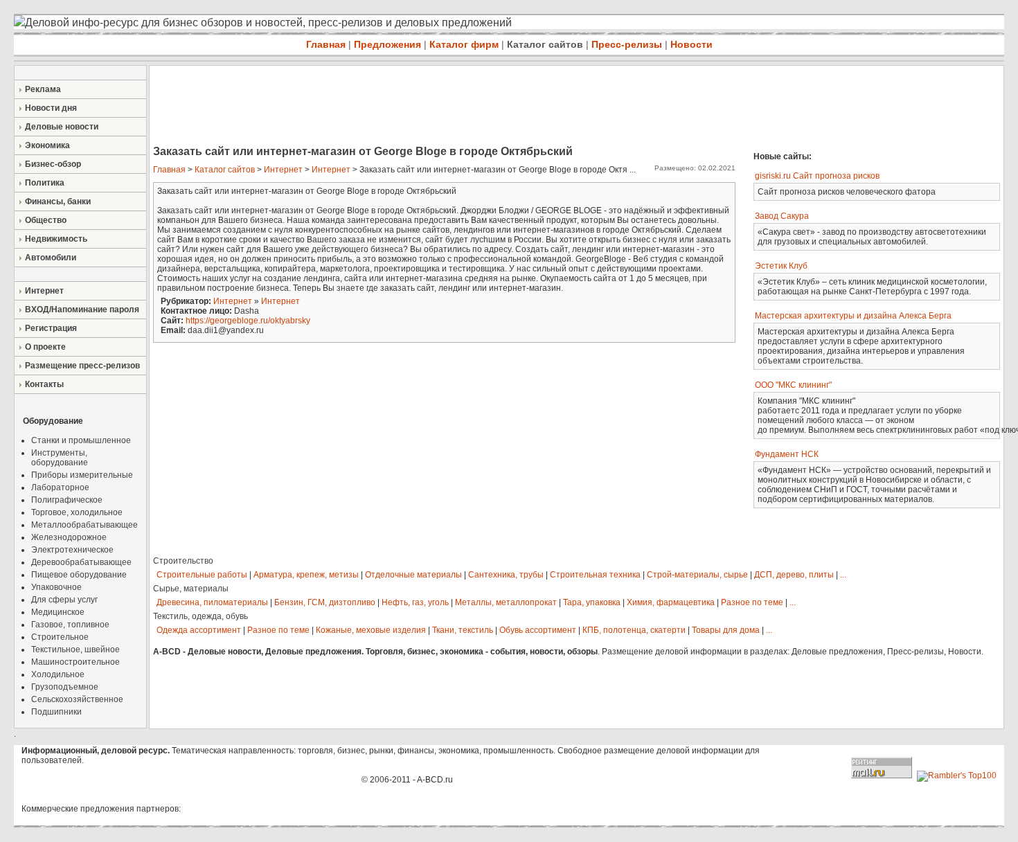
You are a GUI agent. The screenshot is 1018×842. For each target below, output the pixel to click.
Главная (326, 44)
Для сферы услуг (64, 599)
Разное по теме (752, 602)
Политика (44, 183)
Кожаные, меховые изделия (371, 630)
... (843, 575)
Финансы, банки (58, 201)
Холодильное (57, 674)
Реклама (43, 89)
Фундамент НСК (787, 454)
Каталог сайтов (545, 44)
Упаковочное (56, 587)
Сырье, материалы (191, 588)
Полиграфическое (66, 500)
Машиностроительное (75, 662)
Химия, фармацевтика (671, 602)
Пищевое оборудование (79, 575)
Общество (45, 220)
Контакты (44, 384)
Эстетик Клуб (781, 266)
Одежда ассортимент (199, 630)
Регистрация (51, 328)
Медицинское (57, 612)
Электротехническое (72, 550)
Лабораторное (60, 487)
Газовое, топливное (70, 624)
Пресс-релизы (626, 44)
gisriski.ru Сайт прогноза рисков (817, 176)
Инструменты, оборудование (59, 457)
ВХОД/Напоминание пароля (82, 309)
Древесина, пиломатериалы (212, 602)
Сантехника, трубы (506, 575)
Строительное (60, 637)
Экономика (47, 145)
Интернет (44, 291)
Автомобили (50, 257)
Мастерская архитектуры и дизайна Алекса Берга (853, 316)
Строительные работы (202, 575)
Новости (691, 44)
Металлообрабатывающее (84, 525)
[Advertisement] (402, 106)
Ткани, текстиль (462, 630)
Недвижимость (56, 239)
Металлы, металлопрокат (506, 602)
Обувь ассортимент (537, 630)
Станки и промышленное (81, 440)
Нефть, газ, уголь (415, 602)
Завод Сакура (782, 216)
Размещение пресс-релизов (82, 365)
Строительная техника (595, 575)
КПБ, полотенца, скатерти (634, 630)
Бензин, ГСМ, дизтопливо (324, 602)
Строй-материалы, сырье (697, 575)
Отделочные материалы (413, 575)
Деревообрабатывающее (81, 562)
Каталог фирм (464, 44)
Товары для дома (726, 630)
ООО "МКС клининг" (793, 385)
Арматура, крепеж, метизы (306, 575)
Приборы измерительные (82, 475)
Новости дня (51, 108)
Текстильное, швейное (75, 649)
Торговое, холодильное (77, 512)
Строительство (183, 561)
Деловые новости (61, 127)
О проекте (45, 347)
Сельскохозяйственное (77, 699)
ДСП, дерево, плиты (794, 575)
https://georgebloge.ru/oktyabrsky (248, 320)
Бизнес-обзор (53, 164)
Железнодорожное (69, 537)
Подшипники (56, 712)
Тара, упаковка (591, 602)
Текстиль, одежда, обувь (200, 616)
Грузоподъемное (64, 687)
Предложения (387, 44)
